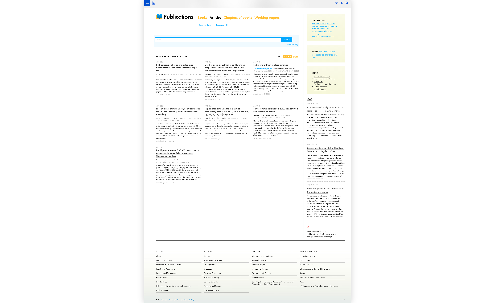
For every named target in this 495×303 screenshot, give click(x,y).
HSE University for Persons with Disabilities (173, 286)
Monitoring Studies (260, 269)
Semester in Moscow (212, 286)
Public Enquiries (162, 290)
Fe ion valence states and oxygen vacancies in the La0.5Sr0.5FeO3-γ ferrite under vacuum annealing (178, 111)
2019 (331, 55)
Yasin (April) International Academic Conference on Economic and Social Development (273, 283)
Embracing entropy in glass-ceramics (270, 64)
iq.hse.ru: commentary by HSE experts (315, 269)
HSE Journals (305, 260)
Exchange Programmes (213, 273)
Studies (208, 251)
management (317, 31)
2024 (334, 52)
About (159, 251)
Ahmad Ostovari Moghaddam (262, 69)
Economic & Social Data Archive (312, 277)
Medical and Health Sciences (325, 84)
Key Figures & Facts (164, 260)
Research (257, 251)
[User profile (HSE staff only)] (342, 3)
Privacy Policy (182, 300)
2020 (327, 55)
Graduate (208, 269)
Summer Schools (211, 282)
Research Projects (259, 264)
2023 (313, 55)
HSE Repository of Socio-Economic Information (319, 286)
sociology (315, 34)
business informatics (319, 23)
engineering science (319, 26)
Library (302, 273)
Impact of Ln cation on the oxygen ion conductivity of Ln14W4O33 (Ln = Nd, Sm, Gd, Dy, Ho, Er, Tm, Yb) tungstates (227, 111)
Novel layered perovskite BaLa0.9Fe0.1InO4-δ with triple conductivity (275, 110)
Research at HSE (222, 25)
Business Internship (211, 290)
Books (202, 17)
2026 (325, 52)
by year (295, 56)
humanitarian (332, 26)
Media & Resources (310, 251)
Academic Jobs (258, 277)
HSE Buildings (161, 282)
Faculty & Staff (162, 277)
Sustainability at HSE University (168, 264)
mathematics (327, 31)
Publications (178, 17)
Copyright (172, 300)
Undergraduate (210, 264)
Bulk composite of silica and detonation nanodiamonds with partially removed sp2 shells (176, 67)
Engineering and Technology (324, 79)
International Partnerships (166, 273)
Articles (215, 17)
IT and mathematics (319, 28)
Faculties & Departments (166, 269)
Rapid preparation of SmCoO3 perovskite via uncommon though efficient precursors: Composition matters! (177, 153)
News (309, 99)
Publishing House (306, 264)
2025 (330, 52)
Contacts (164, 300)
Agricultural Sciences (321, 76)
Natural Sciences (320, 86)
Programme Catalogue (213, 260)
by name (286, 56)
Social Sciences (320, 89)
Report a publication (205, 25)
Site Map (191, 300)
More (314, 57)
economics (331, 23)
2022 (318, 55)
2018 (335, 55)
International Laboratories (262, 256)
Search (287, 40)
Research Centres (259, 260)
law (328, 28)
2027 (321, 52)
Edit (344, 299)
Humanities (318, 81)
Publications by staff (308, 256)
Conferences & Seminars (262, 273)
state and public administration (323, 36)
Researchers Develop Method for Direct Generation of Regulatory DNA (325, 149)
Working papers (267, 17)
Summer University (211, 277)
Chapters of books (238, 17)
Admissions (208, 256)
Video (302, 282)
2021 (322, 55)
